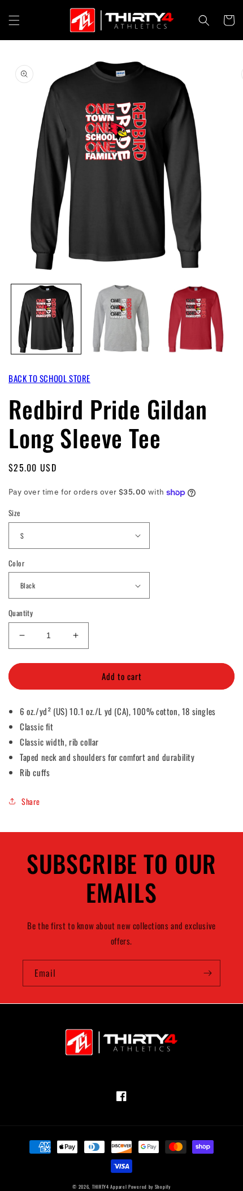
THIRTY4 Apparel (109, 1186)
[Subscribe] (207, 973)
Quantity (20, 613)
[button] (14, 20)
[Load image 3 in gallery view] (196, 319)
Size (14, 513)
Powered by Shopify (149, 1186)
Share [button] (30, 801)
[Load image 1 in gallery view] (46, 319)
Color (16, 563)
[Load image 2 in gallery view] (121, 319)
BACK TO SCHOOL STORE (49, 378)
